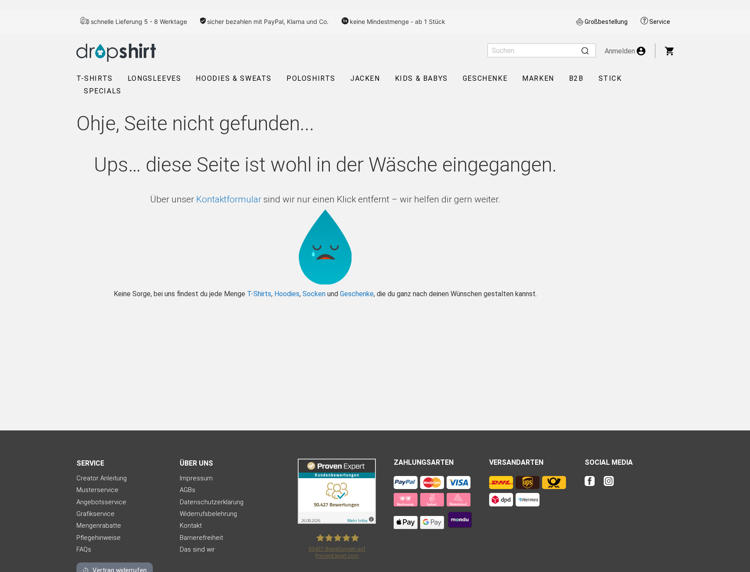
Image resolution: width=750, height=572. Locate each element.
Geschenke (485, 78)
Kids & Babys (421, 78)
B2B (576, 78)
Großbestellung (606, 21)
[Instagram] (609, 486)
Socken (314, 294)
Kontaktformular (228, 199)
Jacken (365, 78)
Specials (103, 91)
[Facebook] (593, 486)
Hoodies (286, 294)
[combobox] (541, 50)
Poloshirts (311, 78)
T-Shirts (94, 78)
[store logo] (116, 52)
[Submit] (585, 50)
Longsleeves (154, 78)
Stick (610, 78)
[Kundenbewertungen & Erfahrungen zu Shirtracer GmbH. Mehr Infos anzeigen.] (337, 521)
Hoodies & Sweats (234, 78)
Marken (538, 78)
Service (659, 21)
